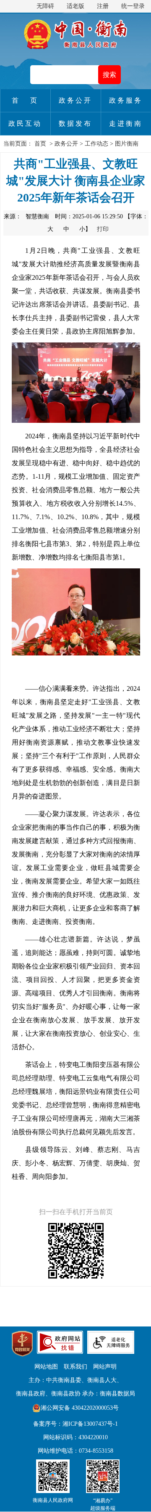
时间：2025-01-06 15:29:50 (89, 216)
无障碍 (45, 6)
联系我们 (75, 1366)
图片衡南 (126, 144)
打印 (103, 229)
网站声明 (105, 1366)
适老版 (75, 6)
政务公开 (66, 144)
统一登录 (133, 6)
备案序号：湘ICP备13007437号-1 (75, 1424)
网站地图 (46, 1366)
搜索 (109, 74)
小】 (86, 229)
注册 (103, 6)
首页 (40, 144)
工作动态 (96, 144)
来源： (26, 216)
